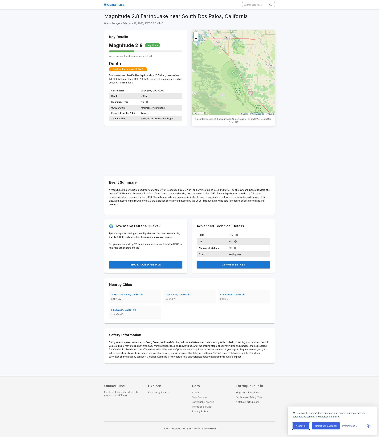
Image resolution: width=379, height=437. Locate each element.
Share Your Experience (146, 264)
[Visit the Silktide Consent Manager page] (368, 425)
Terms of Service (201, 406)
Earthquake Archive (203, 401)
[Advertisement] (189, 151)
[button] (233, 72)
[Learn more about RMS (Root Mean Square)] (237, 235)
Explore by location (159, 392)
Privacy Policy (200, 411)
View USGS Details (233, 264)
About (195, 392)
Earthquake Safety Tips (249, 397)
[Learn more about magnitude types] (147, 102)
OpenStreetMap (257, 113)
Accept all (301, 426)
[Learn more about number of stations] (235, 248)
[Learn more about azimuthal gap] (235, 241)
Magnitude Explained (247, 392)
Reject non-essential (326, 426)
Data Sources (199, 397)
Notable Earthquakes (247, 401)
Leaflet (245, 113)
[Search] (271, 4)
